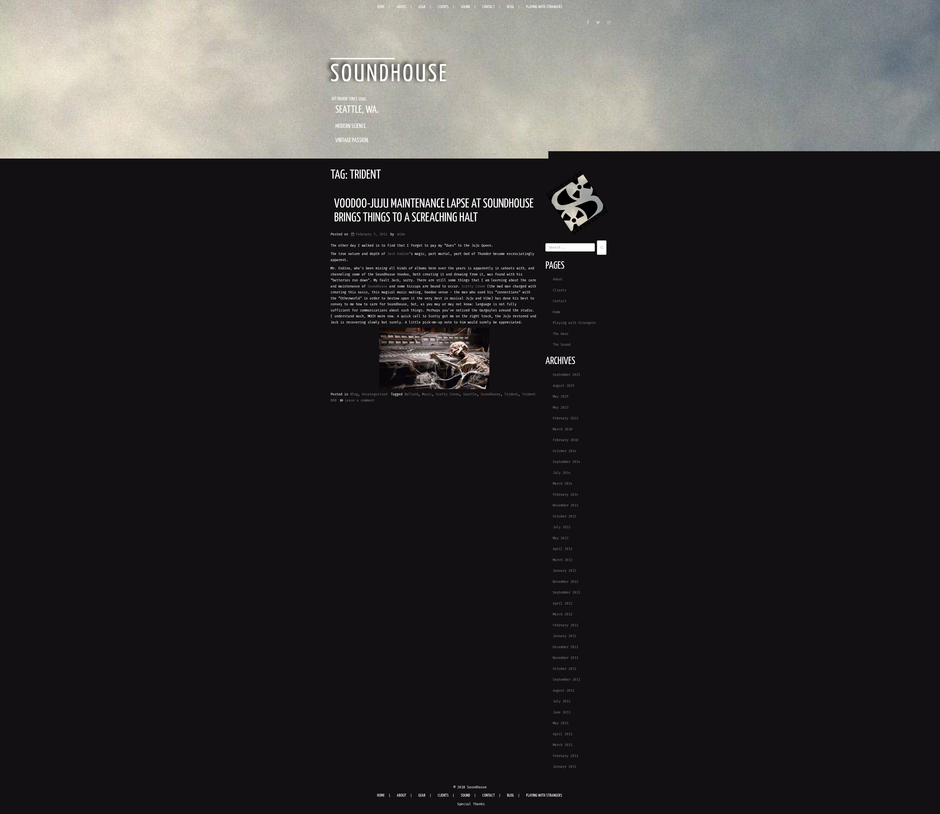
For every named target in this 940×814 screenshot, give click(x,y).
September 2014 (566, 462)
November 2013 (565, 505)
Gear (421, 7)
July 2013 (561, 527)
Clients (443, 7)
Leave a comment (359, 400)
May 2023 (560, 407)
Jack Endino (398, 254)
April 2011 (562, 734)
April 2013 (562, 549)
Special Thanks (471, 804)
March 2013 (562, 560)
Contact (488, 7)
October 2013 (564, 516)
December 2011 (565, 647)
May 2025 (560, 396)
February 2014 (565, 495)
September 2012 (566, 592)
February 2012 (565, 625)
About (401, 7)
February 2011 (565, 756)
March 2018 (562, 429)
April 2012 (562, 603)
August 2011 (563, 690)
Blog (510, 7)
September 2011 (566, 679)
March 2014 (562, 484)
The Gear (560, 334)
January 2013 (564, 571)
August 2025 (563, 386)
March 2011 (562, 745)
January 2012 (564, 636)
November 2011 (565, 658)
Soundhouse (389, 74)
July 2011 (561, 701)
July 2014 (561, 473)
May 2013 (560, 538)
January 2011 (564, 767)
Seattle (470, 394)
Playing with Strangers (544, 7)
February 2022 (565, 418)
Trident (511, 394)
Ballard (411, 394)
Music (427, 394)
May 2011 (560, 723)
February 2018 (565, 440)
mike (401, 234)
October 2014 (564, 451)
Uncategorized (374, 394)
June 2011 (561, 712)
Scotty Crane (473, 286)
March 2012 (562, 614)
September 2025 (566, 375)
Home (381, 7)
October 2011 (564, 669)
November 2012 (565, 582)
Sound (465, 7)
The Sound (561, 345)
